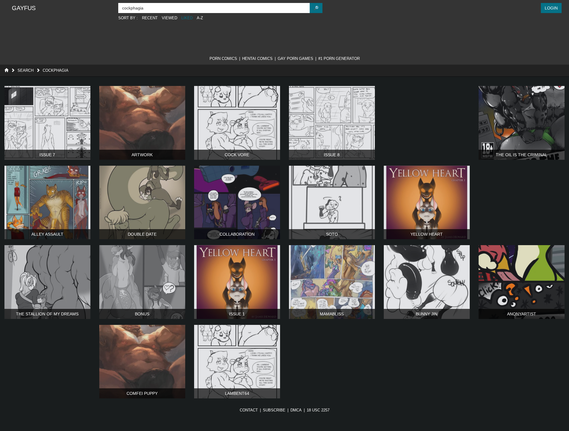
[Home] (6, 70)
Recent (150, 18)
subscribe (274, 410)
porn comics (223, 58)
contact (249, 410)
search (25, 70)
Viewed (169, 18)
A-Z (200, 18)
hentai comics (257, 58)
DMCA (296, 410)
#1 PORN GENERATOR (339, 58)
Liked (187, 18)
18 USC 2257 (318, 410)
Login (551, 8)
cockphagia (55, 70)
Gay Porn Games (295, 58)
